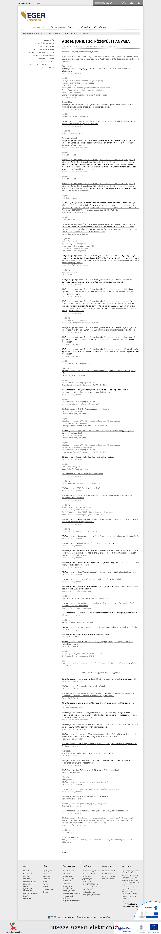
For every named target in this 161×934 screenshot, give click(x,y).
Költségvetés (47, 61)
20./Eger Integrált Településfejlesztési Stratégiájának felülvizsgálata (88, 457)
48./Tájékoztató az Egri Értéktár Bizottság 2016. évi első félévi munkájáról (90, 770)
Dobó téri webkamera (30, 893)
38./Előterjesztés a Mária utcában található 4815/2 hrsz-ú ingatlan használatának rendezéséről (99, 679)
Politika (45, 884)
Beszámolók (48, 68)
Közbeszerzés (67, 881)
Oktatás (26, 876)
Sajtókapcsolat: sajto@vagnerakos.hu (129, 892)
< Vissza (65, 853)
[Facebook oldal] (123, 3)
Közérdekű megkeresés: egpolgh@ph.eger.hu (130, 876)
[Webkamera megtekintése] (132, 3)
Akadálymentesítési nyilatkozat (129, 897)
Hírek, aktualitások (89, 873)
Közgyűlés (39, 33)
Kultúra (45, 887)
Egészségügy (27, 873)
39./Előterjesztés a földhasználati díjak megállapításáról (83, 686)
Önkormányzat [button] (57, 27)
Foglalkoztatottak (45, 58)
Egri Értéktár (27, 899)
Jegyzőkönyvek (47, 46)
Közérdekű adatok (69, 871)
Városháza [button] (85, 27)
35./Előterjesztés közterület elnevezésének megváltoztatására (86, 634)
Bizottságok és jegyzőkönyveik (68, 887)
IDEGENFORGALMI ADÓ (91, 887)
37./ (63, 661)
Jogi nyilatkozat (127, 901)
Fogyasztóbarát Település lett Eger (131, 905)
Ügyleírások (87, 881)
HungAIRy (26, 896)
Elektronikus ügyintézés (91, 871)
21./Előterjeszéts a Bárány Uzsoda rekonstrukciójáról (82, 473)
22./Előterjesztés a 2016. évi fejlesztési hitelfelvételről (83, 488)
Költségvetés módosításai (41, 64)
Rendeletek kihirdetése (43, 55)
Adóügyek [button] (72, 27)
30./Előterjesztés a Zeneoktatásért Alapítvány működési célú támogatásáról (91, 579)
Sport (45, 881)
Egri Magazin (47, 871)
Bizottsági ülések (69, 891)
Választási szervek (108, 871)
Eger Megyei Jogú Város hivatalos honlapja (130, 872)
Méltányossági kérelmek (91, 895)
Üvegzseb (66, 873)
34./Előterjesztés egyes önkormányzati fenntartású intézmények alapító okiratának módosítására (99, 627)
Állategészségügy (29, 881)
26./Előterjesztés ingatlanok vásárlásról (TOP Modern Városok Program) (89, 543)
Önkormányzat (28, 33)
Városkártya (27, 879)
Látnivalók (26, 871)
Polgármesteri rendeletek (72, 893)
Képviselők (49, 40)
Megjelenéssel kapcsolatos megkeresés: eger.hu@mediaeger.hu (131, 887)
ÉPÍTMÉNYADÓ (88, 889)
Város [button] (35, 27)
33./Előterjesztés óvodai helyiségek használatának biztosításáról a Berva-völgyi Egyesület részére (99, 613)
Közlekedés (27, 884)
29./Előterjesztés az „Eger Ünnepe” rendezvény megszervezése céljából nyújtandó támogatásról (99, 572)
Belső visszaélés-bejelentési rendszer (70, 877)
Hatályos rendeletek (44, 49)
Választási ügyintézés (109, 873)
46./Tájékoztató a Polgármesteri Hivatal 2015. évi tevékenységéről (87, 753)
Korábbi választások (109, 879)
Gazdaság (46, 879)
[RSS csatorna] (139, 3)
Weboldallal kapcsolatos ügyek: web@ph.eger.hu (130, 881)
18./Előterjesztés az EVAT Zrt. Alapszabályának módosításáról (85, 409)
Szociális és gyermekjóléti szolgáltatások (28, 889)
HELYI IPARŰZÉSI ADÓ (90, 884)
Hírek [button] (44, 27)
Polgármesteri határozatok (68, 897)
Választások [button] (99, 27)
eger (114, 47)
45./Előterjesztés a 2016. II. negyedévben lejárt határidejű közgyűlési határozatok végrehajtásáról (99, 743)
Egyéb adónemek (89, 892)
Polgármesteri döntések (71, 901)
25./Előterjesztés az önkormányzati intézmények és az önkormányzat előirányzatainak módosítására (100, 536)
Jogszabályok (87, 879)
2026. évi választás (108, 876)
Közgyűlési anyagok (53, 33)
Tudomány (46, 876)
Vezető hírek (47, 873)
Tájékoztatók (87, 876)
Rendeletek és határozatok (41, 52)
